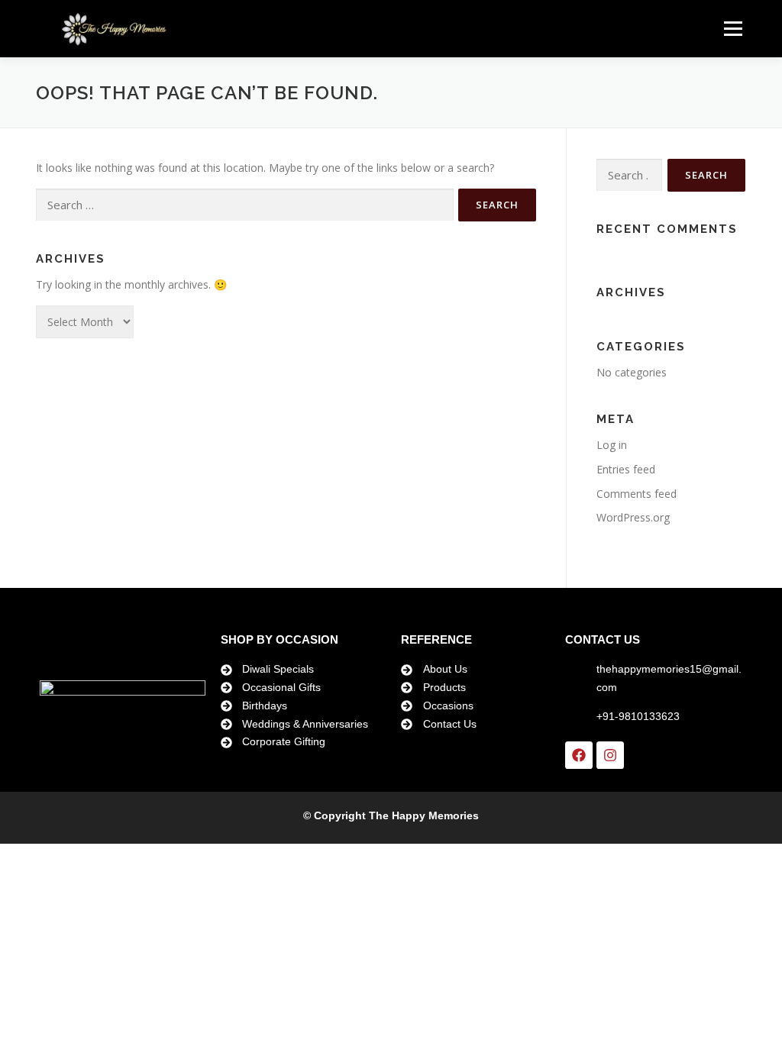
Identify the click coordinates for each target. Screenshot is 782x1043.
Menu (732, 28)
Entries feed (625, 469)
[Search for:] (245, 205)
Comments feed (636, 493)
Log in (611, 445)
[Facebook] (579, 755)
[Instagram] (610, 755)
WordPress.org (633, 517)
